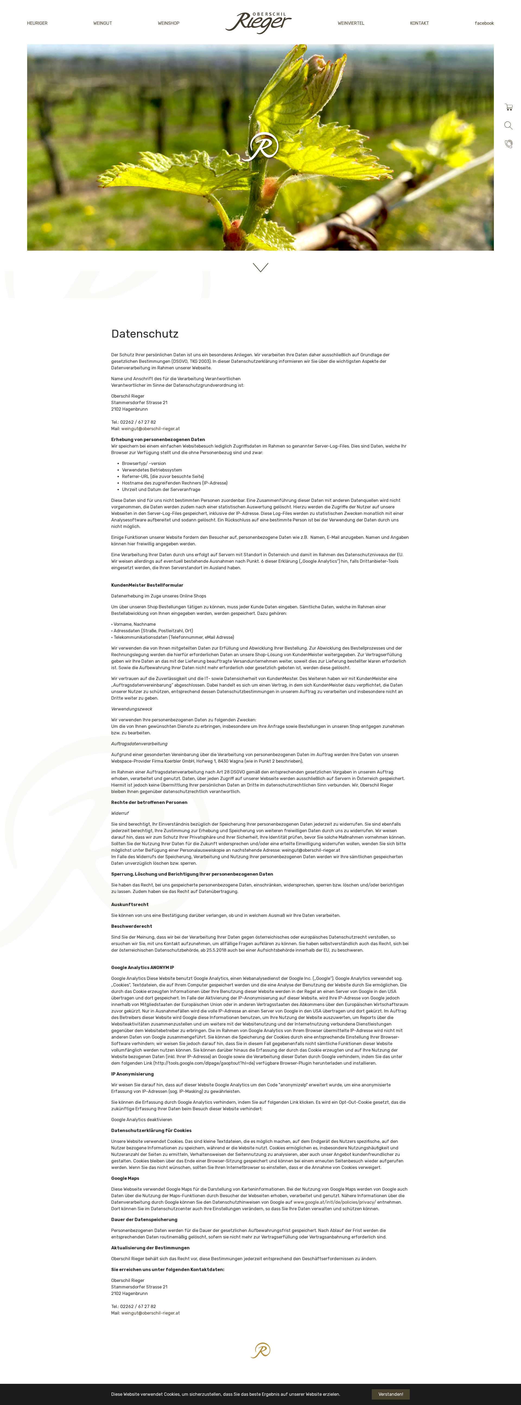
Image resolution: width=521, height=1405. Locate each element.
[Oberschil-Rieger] (258, 23)
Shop (454, 107)
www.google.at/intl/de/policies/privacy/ (335, 1202)
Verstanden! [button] (391, 1394)
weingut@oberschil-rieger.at (150, 428)
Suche (455, 125)
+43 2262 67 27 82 (468, 144)
